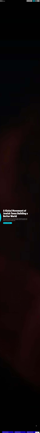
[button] (0, 1)
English (37, 432)
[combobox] (37, 432)
